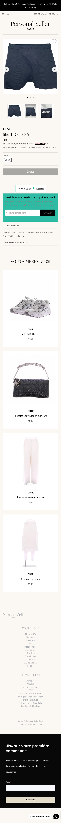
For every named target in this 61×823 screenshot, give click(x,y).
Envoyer (48, 212)
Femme (29, 637)
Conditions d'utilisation (30, 693)
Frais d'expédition (22, 147)
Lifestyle (29, 653)
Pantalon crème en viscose (30, 497)
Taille (5, 155)
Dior (6, 129)
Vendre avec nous (30, 687)
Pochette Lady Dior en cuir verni (30, 415)
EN (33, 14)
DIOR (31, 329)
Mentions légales (30, 700)
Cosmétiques (30, 656)
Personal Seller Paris (34, 721)
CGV (30, 690)
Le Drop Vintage (30, 662)
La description (11, 225)
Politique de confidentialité (30, 703)
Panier (55, 14)
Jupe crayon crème (30, 578)
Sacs (29, 643)
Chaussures (29, 650)
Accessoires (30, 647)
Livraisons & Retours (14, 242)
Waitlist (30, 684)
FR (36, 14)
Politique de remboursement (30, 696)
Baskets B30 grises (30, 334)
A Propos (30, 681)
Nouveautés (30, 634)
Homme (29, 640)
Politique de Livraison (30, 706)
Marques (29, 659)
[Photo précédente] (6, 69)
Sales (29, 666)
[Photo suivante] (54, 69)
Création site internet (28, 724)
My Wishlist (42, 14)
